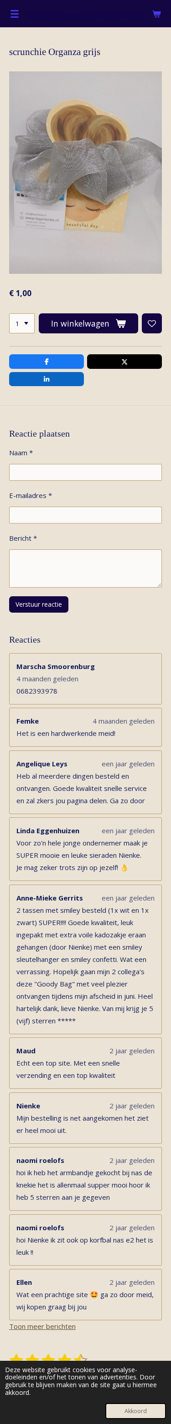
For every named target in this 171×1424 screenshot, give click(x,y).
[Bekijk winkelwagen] (156, 14)
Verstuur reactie (39, 604)
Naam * (21, 452)
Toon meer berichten (42, 1326)
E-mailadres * (30, 495)
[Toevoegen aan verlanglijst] (152, 323)
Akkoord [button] (135, 1411)
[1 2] (22, 323)
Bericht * (23, 538)
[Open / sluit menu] (15, 14)
